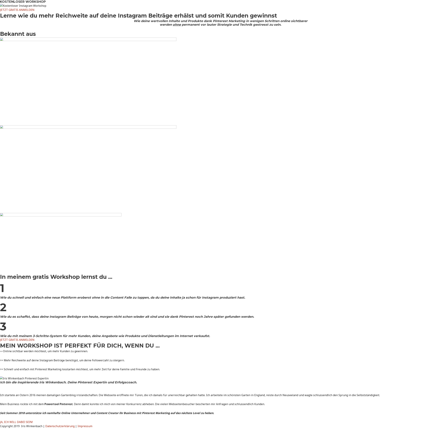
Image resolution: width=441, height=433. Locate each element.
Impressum (85, 426)
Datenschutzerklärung (60, 426)
